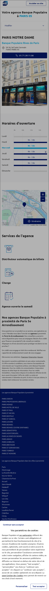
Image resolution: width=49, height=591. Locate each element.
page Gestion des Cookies (12, 575)
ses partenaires (25, 535)
